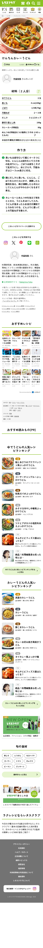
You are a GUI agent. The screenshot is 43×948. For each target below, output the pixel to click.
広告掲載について (21, 856)
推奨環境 (21, 868)
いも (15, 408)
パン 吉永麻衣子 (31, 309)
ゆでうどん (6, 98)
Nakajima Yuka (25, 281)
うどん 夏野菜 (20, 306)
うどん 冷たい (6, 311)
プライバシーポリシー (21, 844)
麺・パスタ (29, 406)
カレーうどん (20, 402)
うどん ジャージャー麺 (9, 306)
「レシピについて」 (9, 301)
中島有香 (17, 78)
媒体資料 (21, 876)
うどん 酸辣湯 (6, 309)
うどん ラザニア (30, 306)
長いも (5, 102)
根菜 (14, 410)
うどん (14, 402)
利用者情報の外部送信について (21, 872)
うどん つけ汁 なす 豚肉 (18, 309)
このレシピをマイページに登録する (21, 226)
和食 (10, 413)
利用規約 (21, 848)
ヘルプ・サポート (21, 852)
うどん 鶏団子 (16, 311)
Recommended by (26, 392)
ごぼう (5, 107)
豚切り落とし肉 (8, 122)
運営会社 (21, 864)
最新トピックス (21, 860)
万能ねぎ (6, 112)
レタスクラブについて (21, 880)
